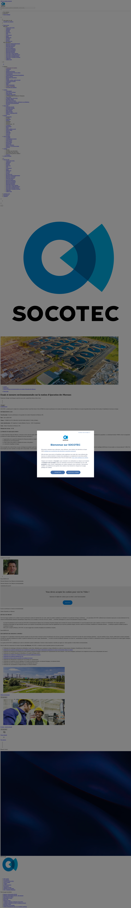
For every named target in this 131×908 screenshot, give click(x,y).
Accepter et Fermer (73, 472)
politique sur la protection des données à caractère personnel (60, 451)
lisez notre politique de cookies (80, 457)
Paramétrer (58, 472)
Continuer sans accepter (83, 432)
